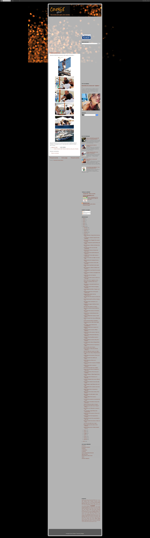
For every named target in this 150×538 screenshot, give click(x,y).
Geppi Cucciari (86, 513)
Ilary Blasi (88, 514)
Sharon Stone (97, 518)
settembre (86, 232)
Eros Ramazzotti (84, 511)
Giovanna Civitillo (97, 513)
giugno (85, 431)
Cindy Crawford (95, 507)
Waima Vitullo (96, 520)
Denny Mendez (91, 508)
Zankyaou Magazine (85, 458)
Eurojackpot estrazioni (86, 447)
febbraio (85, 437)
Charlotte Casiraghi (85, 507)
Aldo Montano (84, 501)
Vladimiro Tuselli (91, 520)
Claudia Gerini (86, 508)
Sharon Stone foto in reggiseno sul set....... (92, 280)
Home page (64, 157)
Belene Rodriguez (90, 503)
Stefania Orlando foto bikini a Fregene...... (91, 404)
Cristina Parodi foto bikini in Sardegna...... (91, 320)
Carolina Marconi (95, 504)
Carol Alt (91, 504)
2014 (84, 223)
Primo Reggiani (86, 518)
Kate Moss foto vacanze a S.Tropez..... (91, 306)
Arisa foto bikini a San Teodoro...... (90, 347)
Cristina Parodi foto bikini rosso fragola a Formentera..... (92, 153)
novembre (86, 229)
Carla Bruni (88, 504)
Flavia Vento (89, 512)
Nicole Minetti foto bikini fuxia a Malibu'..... (91, 367)
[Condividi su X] (62, 147)
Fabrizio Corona (95, 511)
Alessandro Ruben (97, 501)
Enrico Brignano (86, 510)
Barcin (75, 533)
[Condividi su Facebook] (64, 147)
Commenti (85, 213)
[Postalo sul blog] (61, 147)
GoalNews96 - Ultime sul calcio (89, 193)
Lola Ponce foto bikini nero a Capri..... (91, 423)
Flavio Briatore (94, 512)
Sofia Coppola (90, 519)
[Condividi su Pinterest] (65, 147)
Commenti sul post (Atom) (58, 160)
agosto (85, 233)
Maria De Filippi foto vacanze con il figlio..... (92, 351)
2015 (84, 221)
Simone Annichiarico (84, 519)
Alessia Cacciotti (89, 502)
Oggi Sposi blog (86, 203)
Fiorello (86, 512)
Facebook (83, 448)
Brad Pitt (85, 504)
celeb (95, 521)
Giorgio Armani (92, 513)
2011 (84, 441)
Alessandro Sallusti (84, 502)
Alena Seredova (90, 501)
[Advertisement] (75, 25)
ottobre (85, 230)
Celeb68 (92, 506)
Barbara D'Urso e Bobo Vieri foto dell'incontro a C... (90, 295)
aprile (85, 434)
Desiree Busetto (96, 508)
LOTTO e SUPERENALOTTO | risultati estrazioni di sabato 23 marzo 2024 (92, 198)
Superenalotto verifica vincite (87, 455)
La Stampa (84, 451)
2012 (84, 226)
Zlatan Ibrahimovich (92, 521)
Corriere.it (83, 445)
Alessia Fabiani (94, 502)
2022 (84, 218)
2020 (84, 220)
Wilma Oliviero (87, 521)
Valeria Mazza (87, 520)
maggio (85, 433)
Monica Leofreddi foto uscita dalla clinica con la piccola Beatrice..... (93, 138)
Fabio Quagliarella (89, 511)
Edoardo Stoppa (89, 509)
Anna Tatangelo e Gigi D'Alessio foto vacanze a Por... (90, 411)
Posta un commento (55, 153)
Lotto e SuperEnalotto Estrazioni (88, 452)
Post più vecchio (75, 157)
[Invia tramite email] (60, 147)
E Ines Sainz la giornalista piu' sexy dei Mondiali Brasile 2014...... (93, 168)
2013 (84, 224)
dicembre (86, 227)
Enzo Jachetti (92, 510)
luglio (85, 430)
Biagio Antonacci (95, 503)
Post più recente (54, 157)
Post (84, 211)
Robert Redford (92, 518)
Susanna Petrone (94, 519)
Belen (86, 503)
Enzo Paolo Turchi (97, 510)
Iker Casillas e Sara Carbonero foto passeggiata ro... (90, 325)
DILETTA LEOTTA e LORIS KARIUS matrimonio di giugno (89, 205)
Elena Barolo (94, 509)
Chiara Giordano (90, 507)
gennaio (85, 439)
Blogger (82, 533)
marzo (85, 436)
